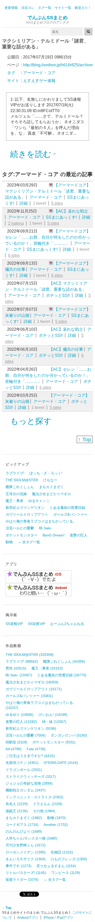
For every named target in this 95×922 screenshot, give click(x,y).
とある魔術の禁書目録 (67, 508)
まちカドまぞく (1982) (24, 818)
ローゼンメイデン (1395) (26, 852)
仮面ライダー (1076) (22, 879)
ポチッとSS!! (58, 295)
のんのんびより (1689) (24, 831)
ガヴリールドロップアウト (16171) (34, 689)
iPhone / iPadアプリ (58, 917)
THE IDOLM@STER (22, 480)
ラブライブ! (15, 473)
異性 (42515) (16, 668)
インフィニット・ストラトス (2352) (34, 797)
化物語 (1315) (62, 852)
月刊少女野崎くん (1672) (26, 845)
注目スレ (27, 8)
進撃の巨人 (78, 535)
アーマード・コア (45, 197)
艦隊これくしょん (20, 487)
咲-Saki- (45, 528)
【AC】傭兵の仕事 (66, 349)
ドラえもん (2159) (47, 804)
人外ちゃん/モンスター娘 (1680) (31, 838)
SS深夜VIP (36, 624)
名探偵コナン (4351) (22, 763)
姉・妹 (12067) (54, 722)
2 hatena (16, 223)
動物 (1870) (56, 818)
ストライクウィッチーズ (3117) (31, 776)
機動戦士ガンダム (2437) (26, 790)
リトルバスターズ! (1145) (26, 873)
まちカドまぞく (51, 487)
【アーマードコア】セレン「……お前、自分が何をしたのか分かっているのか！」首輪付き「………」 (47, 237)
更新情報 (11, 8)
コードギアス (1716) (22, 825)
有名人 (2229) (17, 804)
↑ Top (84, 439)
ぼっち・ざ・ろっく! (45, 473)
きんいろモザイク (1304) (26, 859)
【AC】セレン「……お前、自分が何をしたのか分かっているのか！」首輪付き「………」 (48, 375)
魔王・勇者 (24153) (47, 668)
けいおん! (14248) (53, 715)
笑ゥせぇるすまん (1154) (56, 866)
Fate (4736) (36, 749)
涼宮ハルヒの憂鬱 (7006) (26, 735)
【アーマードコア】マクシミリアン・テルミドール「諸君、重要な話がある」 (47, 191)
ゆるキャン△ (39, 501)
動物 (9, 542)
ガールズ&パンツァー (70, 514)
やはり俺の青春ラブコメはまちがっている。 (41, 521)
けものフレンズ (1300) (69, 859)
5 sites (57, 203)
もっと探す (31, 421)
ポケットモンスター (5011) (53, 742)
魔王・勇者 (14, 501)
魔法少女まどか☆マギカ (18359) (32, 682)
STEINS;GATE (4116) (61, 763)
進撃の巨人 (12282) (21, 722)
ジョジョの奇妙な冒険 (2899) (29, 783)
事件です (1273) (18, 866)
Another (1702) (56, 825)
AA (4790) (14, 749)
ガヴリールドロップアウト (27, 514)
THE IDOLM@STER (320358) (30, 655)
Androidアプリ (27, 917)
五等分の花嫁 (16, 494)
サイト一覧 (63, 8)
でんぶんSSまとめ (47, 17)
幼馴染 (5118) (16, 742)
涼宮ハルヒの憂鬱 (20, 528)
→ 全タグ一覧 (29, 542)
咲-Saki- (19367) (19, 675)
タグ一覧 (44, 8)
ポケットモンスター (21, 535)
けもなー (50, 480)
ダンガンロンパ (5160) (69, 735)
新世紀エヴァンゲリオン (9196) (31, 728)
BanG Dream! (54, 535)
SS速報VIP (14, 624)
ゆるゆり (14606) (19, 715)
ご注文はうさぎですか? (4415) (30, 756)
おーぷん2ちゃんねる (67, 624)
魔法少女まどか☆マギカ (51, 494)
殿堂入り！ (83, 8)
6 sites (14, 255)
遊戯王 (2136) (17, 811)
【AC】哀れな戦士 (71, 211)
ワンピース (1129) (65, 873)
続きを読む (30, 154)
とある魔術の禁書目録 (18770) (61, 675)
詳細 (24, 203)
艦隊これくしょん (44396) (64, 661)
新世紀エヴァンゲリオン (25, 508)
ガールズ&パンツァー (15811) (29, 696)
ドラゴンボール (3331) (24, 770)
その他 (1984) (44, 811)
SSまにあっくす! (61, 217)
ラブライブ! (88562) (22, 661)
